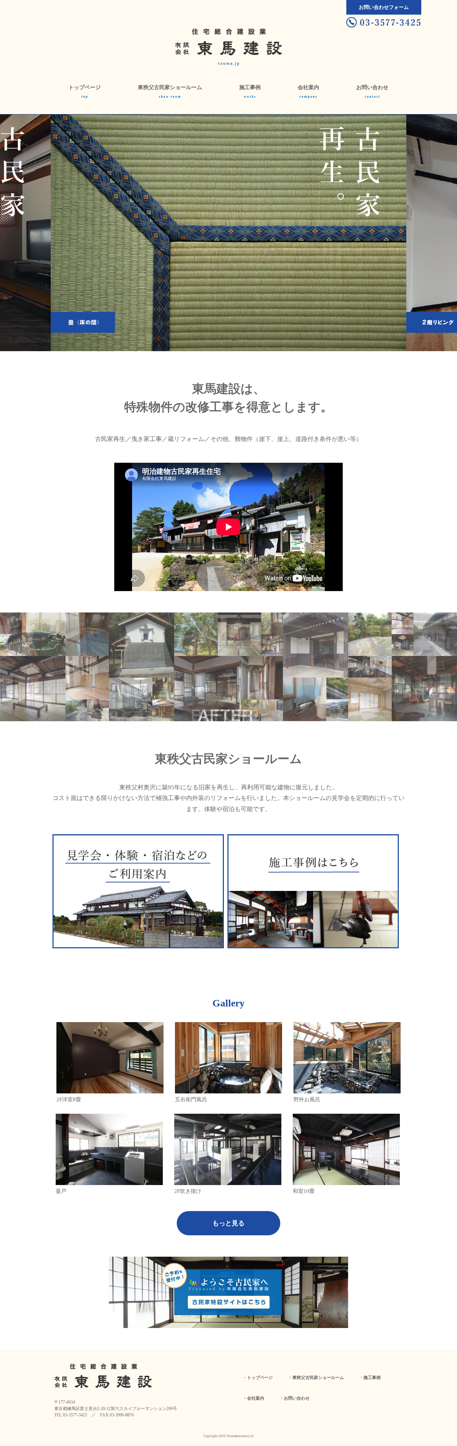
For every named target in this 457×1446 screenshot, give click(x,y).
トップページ (85, 87)
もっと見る (228, 1223)
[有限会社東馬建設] (228, 40)
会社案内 (308, 87)
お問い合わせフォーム (384, 7)
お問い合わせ (372, 87)
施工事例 (250, 87)
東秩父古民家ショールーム (170, 87)
